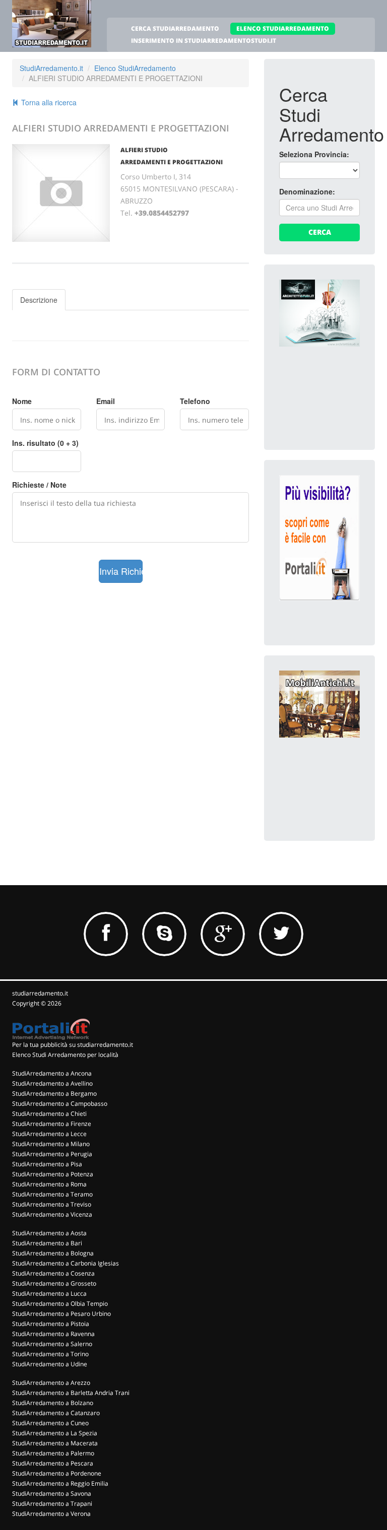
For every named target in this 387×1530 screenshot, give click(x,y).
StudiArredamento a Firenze (51, 1123)
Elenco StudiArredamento (135, 68)
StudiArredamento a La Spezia (54, 1433)
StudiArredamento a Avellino (52, 1083)
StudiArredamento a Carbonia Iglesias (65, 1263)
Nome (22, 401)
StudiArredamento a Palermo (53, 1453)
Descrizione (38, 300)
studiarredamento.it (40, 993)
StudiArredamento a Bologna (53, 1253)
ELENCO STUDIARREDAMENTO (282, 28)
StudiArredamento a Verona (51, 1513)
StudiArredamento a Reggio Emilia (60, 1483)
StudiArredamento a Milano (51, 1144)
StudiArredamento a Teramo (52, 1194)
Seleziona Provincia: (314, 154)
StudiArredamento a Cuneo (50, 1423)
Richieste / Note (39, 485)
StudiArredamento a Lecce (49, 1133)
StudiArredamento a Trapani (52, 1503)
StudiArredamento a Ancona (52, 1073)
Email (105, 401)
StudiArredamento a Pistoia (50, 1323)
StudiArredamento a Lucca (49, 1293)
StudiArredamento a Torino (50, 1354)
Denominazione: (307, 191)
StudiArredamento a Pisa (47, 1164)
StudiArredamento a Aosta (49, 1233)
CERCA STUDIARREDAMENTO (175, 28)
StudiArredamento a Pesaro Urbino (61, 1313)
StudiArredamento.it (51, 68)
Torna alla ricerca (48, 102)
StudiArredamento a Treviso (51, 1204)
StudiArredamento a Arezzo (51, 1382)
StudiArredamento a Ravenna (53, 1333)
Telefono (195, 401)
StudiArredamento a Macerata (55, 1443)
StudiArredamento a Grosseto (54, 1283)
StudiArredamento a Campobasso (59, 1103)
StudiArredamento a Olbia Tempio (60, 1303)
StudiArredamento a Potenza (52, 1174)
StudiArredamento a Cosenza (53, 1273)
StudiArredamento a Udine (49, 1364)
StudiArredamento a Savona (51, 1493)
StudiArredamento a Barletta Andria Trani (71, 1392)
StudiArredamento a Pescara (52, 1463)
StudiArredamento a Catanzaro (56, 1413)
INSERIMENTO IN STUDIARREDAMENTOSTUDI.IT (203, 40)
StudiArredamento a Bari (47, 1243)
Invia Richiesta (121, 570)
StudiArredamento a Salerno (52, 1344)
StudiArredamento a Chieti (49, 1113)
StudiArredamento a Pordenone (56, 1473)
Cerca (319, 232)
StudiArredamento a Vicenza (52, 1214)
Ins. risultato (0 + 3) (45, 443)
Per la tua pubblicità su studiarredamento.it (72, 1044)
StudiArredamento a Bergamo (54, 1093)
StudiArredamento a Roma (49, 1184)
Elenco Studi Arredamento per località (65, 1054)
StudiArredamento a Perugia (52, 1154)
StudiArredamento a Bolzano (52, 1403)
